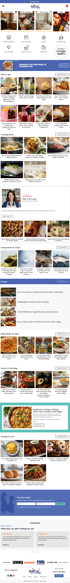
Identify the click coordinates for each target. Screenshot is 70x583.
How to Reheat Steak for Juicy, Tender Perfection (58, 156)
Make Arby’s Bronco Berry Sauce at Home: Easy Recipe (26, 125)
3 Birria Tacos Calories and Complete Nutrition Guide (35, 483)
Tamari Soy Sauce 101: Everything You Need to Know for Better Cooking (9, 271)
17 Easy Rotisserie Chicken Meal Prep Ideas (26, 357)
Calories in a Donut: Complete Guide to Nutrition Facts (58, 459)
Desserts (44, 41)
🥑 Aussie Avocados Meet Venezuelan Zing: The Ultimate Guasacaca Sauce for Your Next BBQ (43, 393)
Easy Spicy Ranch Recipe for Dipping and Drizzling (61, 391)
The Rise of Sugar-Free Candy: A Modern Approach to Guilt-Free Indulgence (8, 98)
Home (24, 576)
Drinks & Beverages (26, 12)
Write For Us (43, 576)
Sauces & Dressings (8, 51)
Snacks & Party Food (26, 51)
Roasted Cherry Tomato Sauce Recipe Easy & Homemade (26, 391)
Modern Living (44, 12)
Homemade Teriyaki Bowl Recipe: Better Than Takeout (61, 357)
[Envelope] (14, 576)
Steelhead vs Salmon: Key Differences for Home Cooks (44, 270)
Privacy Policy (43, 581)
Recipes (61, 12)
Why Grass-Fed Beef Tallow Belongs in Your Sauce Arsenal (8, 391)
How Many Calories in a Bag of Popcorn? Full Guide (43, 97)
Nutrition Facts (43, 51)
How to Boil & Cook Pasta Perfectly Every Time (9, 357)
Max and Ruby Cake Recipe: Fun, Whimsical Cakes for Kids (9, 126)
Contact (36, 576)
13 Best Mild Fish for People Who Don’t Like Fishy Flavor (37, 312)
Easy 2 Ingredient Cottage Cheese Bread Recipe (61, 125)
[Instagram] (11, 576)
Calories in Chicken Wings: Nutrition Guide (35, 459)
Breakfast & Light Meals (8, 41)
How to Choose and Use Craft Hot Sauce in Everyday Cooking (39, 322)
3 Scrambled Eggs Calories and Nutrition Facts (12, 459)
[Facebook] (8, 576)
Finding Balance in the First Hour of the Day (33, 302)
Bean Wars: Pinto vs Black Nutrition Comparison (43, 125)
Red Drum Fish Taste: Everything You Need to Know (61, 270)
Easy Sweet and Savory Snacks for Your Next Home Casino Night (40, 292)
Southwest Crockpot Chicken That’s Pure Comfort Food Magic (47, 410)
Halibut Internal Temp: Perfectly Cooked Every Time (11, 180)
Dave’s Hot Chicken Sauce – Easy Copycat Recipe (61, 97)
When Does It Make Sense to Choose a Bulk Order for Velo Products (26, 271)
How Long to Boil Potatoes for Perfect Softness (12, 156)
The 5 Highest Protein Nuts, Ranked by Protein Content (12, 239)
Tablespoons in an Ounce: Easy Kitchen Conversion (35, 180)
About (30, 576)
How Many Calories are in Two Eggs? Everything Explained (12, 483)
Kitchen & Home (8, 12)
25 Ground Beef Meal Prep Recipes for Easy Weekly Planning (44, 357)
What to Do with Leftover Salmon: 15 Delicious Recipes (35, 156)
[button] (3, 6)
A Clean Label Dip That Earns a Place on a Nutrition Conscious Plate (35, 239)
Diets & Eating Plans (26, 41)
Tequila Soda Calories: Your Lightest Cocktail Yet (58, 239)
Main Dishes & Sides (61, 41)
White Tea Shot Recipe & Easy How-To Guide (26, 97)
